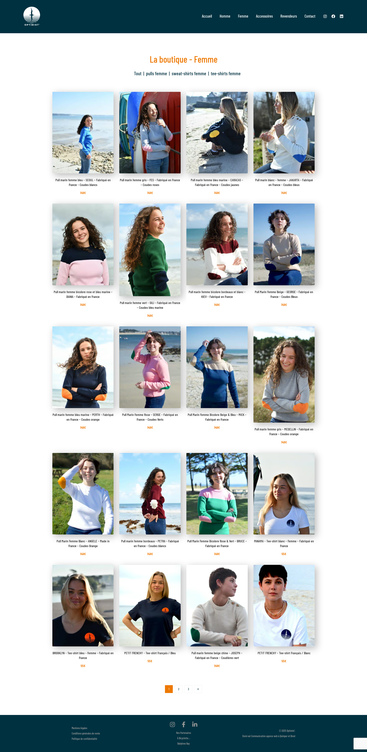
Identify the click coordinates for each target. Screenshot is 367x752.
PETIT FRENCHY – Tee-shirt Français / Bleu (150, 653)
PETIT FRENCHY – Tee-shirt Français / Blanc (284, 653)
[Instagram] (325, 16)
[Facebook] (333, 16)
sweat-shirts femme (189, 73)
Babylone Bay (183, 743)
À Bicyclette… (183, 738)
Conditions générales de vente (86, 733)
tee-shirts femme (226, 73)
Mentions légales (79, 728)
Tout (137, 73)
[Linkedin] (341, 16)
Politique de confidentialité (84, 738)
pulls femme (156, 73)
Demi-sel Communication (254, 736)
